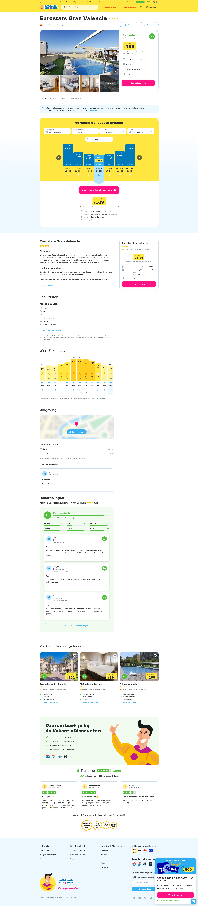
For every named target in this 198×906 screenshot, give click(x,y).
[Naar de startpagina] (49, 7)
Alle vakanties (110, 7)
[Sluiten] (192, 877)
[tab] (43, 98)
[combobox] (79, 7)
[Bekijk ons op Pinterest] (145, 897)
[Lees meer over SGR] (157, 2)
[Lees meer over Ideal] (59, 756)
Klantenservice (130, 7)
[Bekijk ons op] (139, 897)
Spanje (45, 25)
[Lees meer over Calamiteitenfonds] (145, 864)
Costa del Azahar (55, 25)
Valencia (66, 25)
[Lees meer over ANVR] (154, 2)
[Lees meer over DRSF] (65, 756)
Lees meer (93, 110)
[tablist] (99, 98)
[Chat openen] (193, 901)
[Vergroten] (114, 70)
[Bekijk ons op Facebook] (133, 897)
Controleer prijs (138, 83)
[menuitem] (138, 59)
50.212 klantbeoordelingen (107, 776)
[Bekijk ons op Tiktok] (151, 897)
